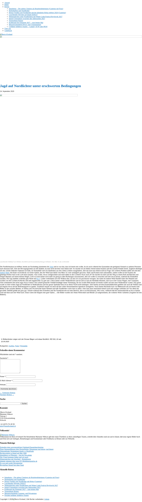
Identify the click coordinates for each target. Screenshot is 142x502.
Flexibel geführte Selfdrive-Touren (16, 495)
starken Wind (4, 273)
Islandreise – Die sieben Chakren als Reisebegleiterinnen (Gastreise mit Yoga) (36, 9)
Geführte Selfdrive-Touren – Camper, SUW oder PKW (28, 27)
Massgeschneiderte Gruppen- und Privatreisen (20, 493)
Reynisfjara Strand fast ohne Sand (12, 465)
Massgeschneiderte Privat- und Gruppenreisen (25, 25)
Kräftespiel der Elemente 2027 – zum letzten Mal (26, 23)
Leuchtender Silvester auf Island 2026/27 (23, 15)
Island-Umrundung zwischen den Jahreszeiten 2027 (27, 19)
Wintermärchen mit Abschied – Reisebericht (15, 459)
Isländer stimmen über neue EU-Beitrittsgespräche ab (18, 461)
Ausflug (11, 346)
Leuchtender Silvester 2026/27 (15, 483)
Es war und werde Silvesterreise (11, 463)
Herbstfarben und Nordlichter (19, 11)
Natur (17, 346)
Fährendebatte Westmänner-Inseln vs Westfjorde (17, 451)
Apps (51, 267)
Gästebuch (8, 31)
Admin (46, 499)
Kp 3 (38, 279)
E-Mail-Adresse (6, 380)
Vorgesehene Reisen (16, 21)
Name (3, 376)
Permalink (23, 346)
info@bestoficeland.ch (8, 426)
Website (3, 385)
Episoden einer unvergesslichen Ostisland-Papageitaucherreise (21, 447)
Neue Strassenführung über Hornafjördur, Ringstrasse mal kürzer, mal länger (26, 449)
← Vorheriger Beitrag (7, 393)
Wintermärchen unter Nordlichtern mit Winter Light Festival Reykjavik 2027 (35, 17)
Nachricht (4, 358)
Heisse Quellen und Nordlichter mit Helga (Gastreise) (23, 481)
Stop (139, 39)
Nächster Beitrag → (7, 395)
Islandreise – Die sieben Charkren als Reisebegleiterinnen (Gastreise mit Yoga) (31, 477)
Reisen (6, 7)
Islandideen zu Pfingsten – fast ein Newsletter (16, 455)
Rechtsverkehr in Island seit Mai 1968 (13, 453)
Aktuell (7, 3)
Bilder (6, 5)
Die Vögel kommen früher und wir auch (14, 457)
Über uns (7, 29)
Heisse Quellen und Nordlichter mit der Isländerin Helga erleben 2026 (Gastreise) (37, 13)
